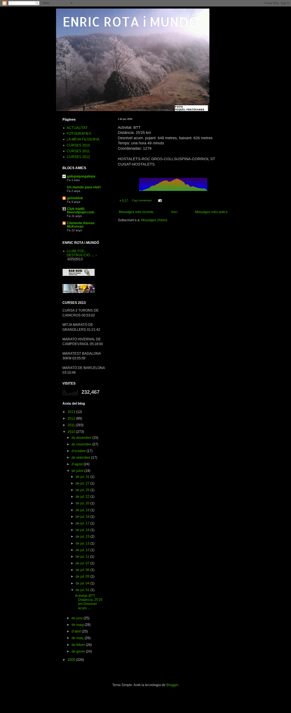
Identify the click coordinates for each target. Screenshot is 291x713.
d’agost (78, 464)
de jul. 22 (83, 496)
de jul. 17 (83, 523)
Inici (174, 212)
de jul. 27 (83, 483)
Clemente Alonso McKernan (81, 224)
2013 (72, 412)
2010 (72, 431)
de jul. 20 (83, 503)
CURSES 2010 (78, 145)
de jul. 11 (83, 556)
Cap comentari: (142, 200)
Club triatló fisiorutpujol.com (80, 210)
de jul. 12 (83, 550)
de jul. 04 (83, 583)
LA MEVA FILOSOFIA (83, 139)
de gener (79, 651)
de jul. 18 (83, 516)
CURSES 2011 (78, 151)
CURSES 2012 (78, 157)
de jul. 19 (83, 510)
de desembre (82, 437)
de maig (78, 625)
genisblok (75, 198)
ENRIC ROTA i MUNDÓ (130, 21)
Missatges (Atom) (154, 220)
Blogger (172, 685)
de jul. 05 (83, 576)
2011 (72, 425)
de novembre (82, 444)
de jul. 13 (83, 543)
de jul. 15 (83, 536)
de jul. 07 (83, 563)
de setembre (81, 457)
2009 (72, 660)
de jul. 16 (83, 530)
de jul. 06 (83, 570)
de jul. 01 (83, 590)
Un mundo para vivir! (84, 187)
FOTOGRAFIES (79, 133)
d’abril (77, 631)
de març (78, 638)
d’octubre (79, 451)
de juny (78, 618)
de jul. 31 (83, 477)
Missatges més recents (136, 212)
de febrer (79, 645)
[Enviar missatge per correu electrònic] (160, 200)
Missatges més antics (211, 212)
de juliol (78, 471)
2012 (72, 418)
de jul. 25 (83, 490)
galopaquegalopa (81, 176)
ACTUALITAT (77, 128)
